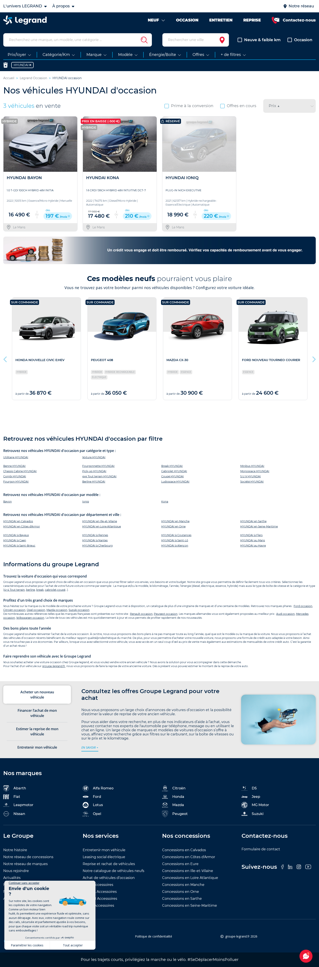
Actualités (12, 878)
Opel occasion (36, 610)
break (40, 589)
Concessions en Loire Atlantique (190, 878)
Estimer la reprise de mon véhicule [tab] (37, 731)
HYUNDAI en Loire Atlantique (101, 526)
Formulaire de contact (261, 849)
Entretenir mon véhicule (104, 850)
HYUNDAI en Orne (173, 526)
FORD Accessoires (98, 905)
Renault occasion (141, 613)
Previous (5, 358)
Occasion (303, 40)
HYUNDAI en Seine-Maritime (259, 526)
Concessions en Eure (180, 864)
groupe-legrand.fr (53, 666)
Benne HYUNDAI (14, 466)
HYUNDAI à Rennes (95, 535)
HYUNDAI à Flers (251, 535)
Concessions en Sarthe (182, 899)
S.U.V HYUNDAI (250, 476)
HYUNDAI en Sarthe (253, 521)
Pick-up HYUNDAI (94, 471)
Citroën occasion (14, 610)
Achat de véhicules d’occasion (109, 878)
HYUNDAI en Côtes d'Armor (21, 526)
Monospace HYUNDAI (254, 471)
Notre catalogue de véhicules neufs (113, 871)
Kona (164, 501)
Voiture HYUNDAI (93, 457)
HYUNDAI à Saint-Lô (174, 540)
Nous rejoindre (16, 871)
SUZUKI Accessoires (100, 899)
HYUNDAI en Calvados (18, 521)
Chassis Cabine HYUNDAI (20, 471)
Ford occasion (303, 606)
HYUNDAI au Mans (252, 540)
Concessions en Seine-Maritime (189, 905)
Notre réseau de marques (25, 864)
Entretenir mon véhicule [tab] (37, 747)
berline (30, 589)
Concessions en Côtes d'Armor (188, 857)
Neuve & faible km (262, 40)
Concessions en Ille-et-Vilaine (187, 871)
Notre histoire (15, 850)
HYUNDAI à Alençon (174, 545)
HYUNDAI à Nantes (95, 540)
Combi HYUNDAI (14, 476)
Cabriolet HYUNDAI (174, 471)
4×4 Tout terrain (14, 589)
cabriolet (50, 589)
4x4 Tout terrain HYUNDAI (99, 476)
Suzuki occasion (79, 610)
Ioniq (85, 501)
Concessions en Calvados (184, 850)
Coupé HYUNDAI (172, 476)
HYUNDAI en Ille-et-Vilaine (99, 521)
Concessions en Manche (183, 885)
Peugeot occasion (166, 613)
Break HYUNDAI (172, 466)
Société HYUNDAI (252, 481)
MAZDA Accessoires (100, 892)
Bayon (7, 501)
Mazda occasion (56, 610)
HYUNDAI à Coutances (176, 535)
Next (313, 358)
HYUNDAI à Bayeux (16, 535)
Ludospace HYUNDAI (175, 481)
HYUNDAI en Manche (175, 521)
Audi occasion (285, 613)
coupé (61, 589)
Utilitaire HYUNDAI (15, 457)
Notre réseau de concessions (28, 857)
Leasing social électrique (104, 857)
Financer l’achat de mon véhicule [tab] (37, 713)
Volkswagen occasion (30, 617)
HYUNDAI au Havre (253, 545)
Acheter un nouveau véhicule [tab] (37, 695)
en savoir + (89, 747)
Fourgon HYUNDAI (16, 481)
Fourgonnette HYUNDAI (98, 466)
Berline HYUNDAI (93, 481)
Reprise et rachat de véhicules (109, 864)
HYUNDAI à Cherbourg (97, 545)
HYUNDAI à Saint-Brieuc (19, 545)
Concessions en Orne (180, 892)
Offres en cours (241, 105)
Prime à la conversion (192, 105)
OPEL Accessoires (98, 885)
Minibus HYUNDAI (252, 466)
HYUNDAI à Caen (14, 540)
